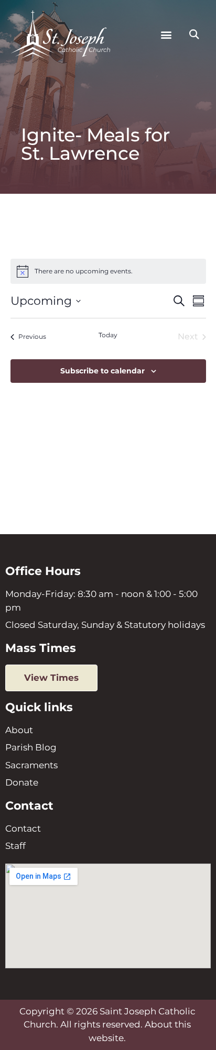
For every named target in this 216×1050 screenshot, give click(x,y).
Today (108, 335)
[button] (166, 34)
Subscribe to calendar (102, 370)
